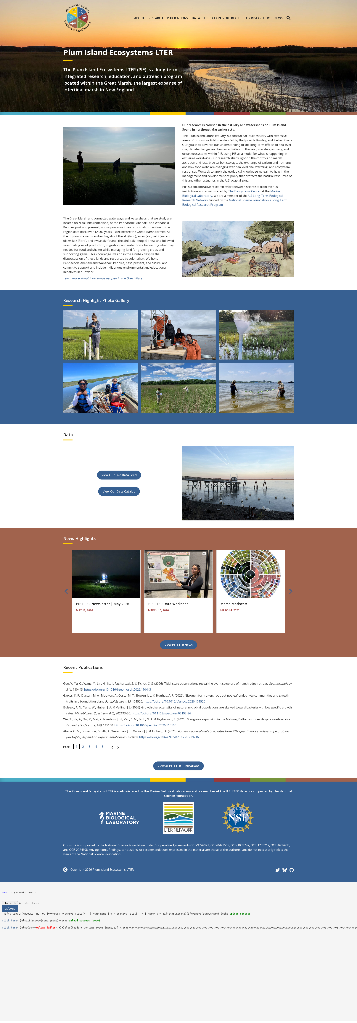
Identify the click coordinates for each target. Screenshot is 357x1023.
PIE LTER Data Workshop (168, 604)
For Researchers (258, 18)
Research (156, 18)
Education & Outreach (222, 18)
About (139, 18)
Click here (9, 920)
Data (196, 18)
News (278, 18)
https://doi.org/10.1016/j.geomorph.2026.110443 (117, 689)
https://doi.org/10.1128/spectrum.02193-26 (161, 713)
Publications (177, 18)
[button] (289, 18)
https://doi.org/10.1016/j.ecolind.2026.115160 (145, 725)
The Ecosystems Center (244, 191)
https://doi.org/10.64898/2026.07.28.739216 (169, 737)
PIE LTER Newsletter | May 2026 (102, 604)
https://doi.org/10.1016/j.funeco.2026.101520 (174, 701)
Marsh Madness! (233, 604)
